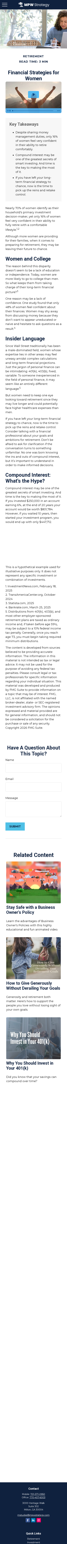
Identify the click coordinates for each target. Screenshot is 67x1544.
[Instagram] (39, 1520)
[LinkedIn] (33, 1520)
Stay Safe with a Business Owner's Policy (30, 910)
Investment (33, 1542)
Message (11, 798)
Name (9, 760)
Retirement (33, 1538)
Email (9, 779)
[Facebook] (28, 1520)
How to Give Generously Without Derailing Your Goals (33, 986)
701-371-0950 (37, 1494)
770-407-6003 (37, 1497)
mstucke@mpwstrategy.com (33, 1515)
